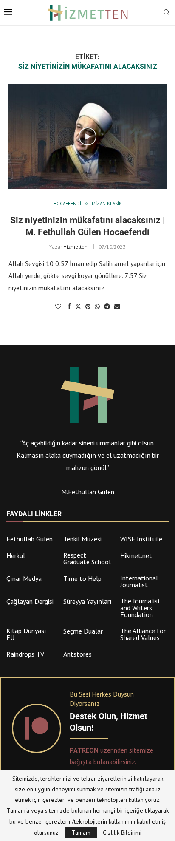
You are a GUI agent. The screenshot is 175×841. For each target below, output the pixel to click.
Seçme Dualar (83, 631)
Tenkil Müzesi (82, 538)
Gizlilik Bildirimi (122, 832)
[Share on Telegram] (107, 306)
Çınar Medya (24, 578)
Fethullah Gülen (29, 538)
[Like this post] (58, 306)
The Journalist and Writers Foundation (140, 607)
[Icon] (87, 136)
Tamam (81, 832)
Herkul (15, 555)
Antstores (77, 654)
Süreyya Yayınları (87, 601)
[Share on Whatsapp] (97, 306)
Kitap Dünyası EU (26, 634)
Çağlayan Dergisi (30, 601)
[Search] (166, 13)
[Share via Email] (117, 306)
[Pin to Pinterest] (87, 306)
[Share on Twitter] (78, 306)
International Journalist (139, 581)
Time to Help (82, 578)
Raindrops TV (25, 654)
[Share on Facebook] (69, 306)
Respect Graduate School (87, 558)
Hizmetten (75, 247)
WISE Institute (141, 538)
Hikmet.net (136, 555)
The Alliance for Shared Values (143, 634)
